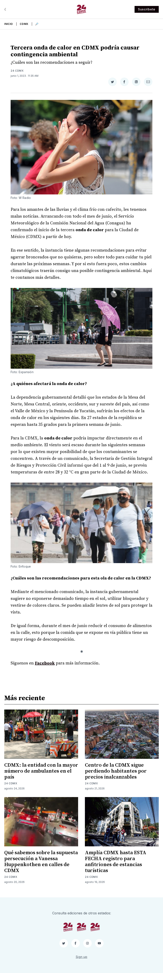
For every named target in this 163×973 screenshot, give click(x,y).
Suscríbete (146, 9)
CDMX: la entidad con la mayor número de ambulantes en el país (41, 771)
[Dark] (5, 9)
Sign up (81, 957)
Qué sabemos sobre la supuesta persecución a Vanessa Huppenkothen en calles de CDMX (41, 862)
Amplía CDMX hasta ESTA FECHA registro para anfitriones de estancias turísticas (115, 862)
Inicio (8, 23)
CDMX (24, 23)
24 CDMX (17, 70)
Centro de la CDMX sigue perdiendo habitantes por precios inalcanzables (116, 771)
